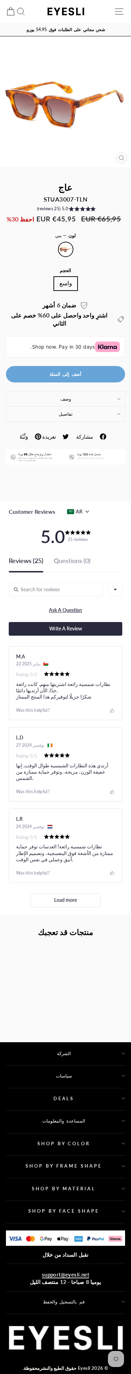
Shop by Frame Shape (64, 1166)
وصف (65, 399)
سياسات (64, 1076)
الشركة (64, 1053)
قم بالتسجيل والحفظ (64, 1301)
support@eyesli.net (65, 1274)
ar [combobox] (79, 511)
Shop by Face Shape (63, 1211)
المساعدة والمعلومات (63, 1121)
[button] (66, 210)
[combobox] (115, 590)
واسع (65, 283)
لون (65, 235)
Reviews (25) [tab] (26, 560)
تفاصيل (66, 414)
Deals (63, 1098)
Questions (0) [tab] (72, 560)
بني (66, 249)
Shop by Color (63, 1143)
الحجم (65, 270)
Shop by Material (64, 1188)
